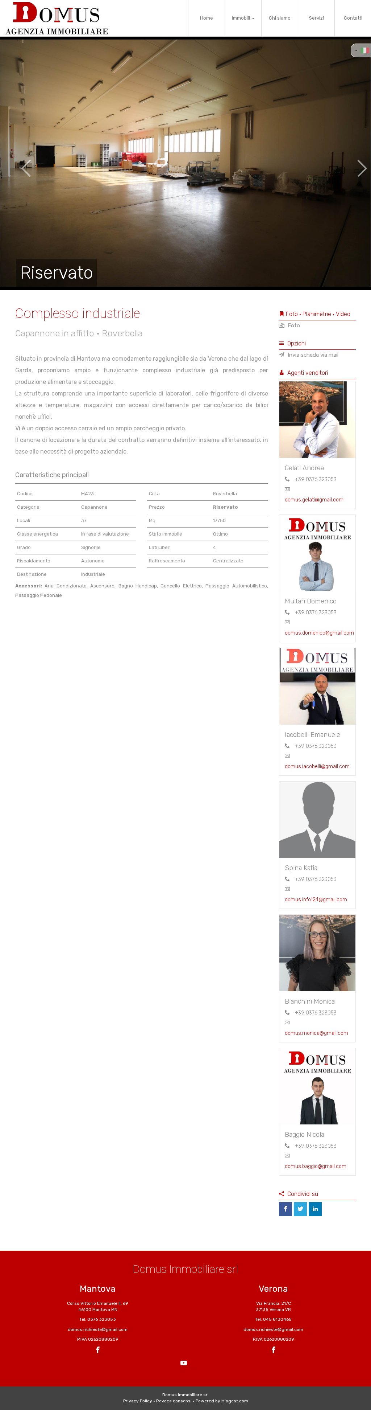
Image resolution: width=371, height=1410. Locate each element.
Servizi (316, 18)
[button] (18, 163)
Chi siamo (280, 18)
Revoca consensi (174, 1400)
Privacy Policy (137, 1400)
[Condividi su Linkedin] (315, 1209)
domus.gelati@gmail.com (314, 500)
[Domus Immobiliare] (56, 18)
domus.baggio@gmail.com (315, 1166)
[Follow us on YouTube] (183, 1364)
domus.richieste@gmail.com (98, 1329)
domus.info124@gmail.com (316, 900)
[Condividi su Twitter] (300, 1209)
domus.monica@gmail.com (316, 1033)
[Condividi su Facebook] (285, 1209)
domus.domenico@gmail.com (319, 633)
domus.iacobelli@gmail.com (317, 766)
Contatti (353, 18)
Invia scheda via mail (312, 355)
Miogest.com (234, 1400)
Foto (293, 325)
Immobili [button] (241, 18)
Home (206, 18)
